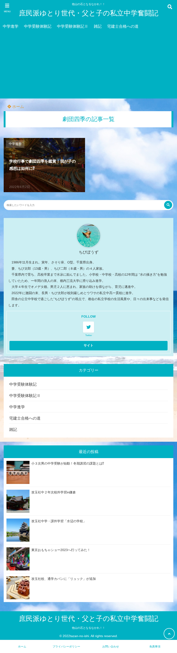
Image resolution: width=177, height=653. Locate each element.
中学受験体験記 (37, 26)
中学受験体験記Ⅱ (72, 26)
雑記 (98, 26)
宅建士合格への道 (123, 26)
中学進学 (10, 26)
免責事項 (154, 646)
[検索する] (168, 205)
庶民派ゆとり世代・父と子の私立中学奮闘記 (88, 13)
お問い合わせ (110, 646)
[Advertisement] (88, 66)
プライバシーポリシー (66, 646)
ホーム (17, 106)
